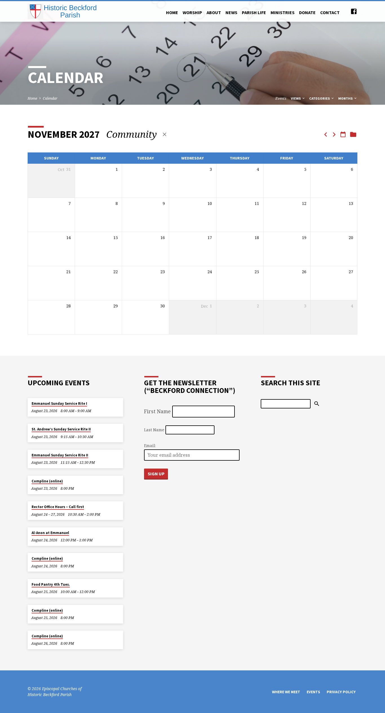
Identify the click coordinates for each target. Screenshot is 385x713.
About (214, 12)
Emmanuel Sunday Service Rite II (60, 455)
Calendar (50, 98)
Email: (150, 445)
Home (172, 12)
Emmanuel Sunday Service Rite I (59, 403)
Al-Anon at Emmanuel (50, 532)
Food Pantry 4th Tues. (51, 584)
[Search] (316, 404)
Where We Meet (286, 692)
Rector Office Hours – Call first (58, 506)
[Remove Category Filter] (164, 134)
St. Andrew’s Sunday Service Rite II (61, 429)
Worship (192, 12)
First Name (157, 411)
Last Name (154, 429)
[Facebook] (353, 11)
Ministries (283, 12)
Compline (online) (47, 481)
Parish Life (254, 12)
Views (296, 98)
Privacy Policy (341, 692)
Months (345, 98)
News (231, 12)
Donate (307, 12)
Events (280, 98)
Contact (330, 12)
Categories (320, 98)
